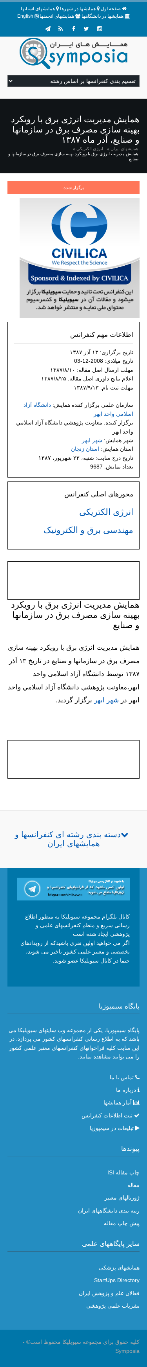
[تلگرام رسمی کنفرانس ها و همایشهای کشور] (48, 29)
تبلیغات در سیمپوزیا (112, 1128)
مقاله (133, 1185)
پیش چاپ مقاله (122, 1223)
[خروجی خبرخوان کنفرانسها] (61, 29)
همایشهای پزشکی (119, 1267)
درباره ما (126, 1090)
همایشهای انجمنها (57, 16)
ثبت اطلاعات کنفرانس (107, 1115)
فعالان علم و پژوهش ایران (109, 1293)
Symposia (127, 1351)
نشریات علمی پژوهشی (113, 1306)
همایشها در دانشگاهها (102, 16)
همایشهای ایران (124, 148)
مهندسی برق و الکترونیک (88, 530)
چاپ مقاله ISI (123, 1172)
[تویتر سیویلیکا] (87, 29)
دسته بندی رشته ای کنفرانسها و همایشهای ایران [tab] (68, 839)
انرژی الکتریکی (89, 148)
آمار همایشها (117, 1102)
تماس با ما (122, 1077)
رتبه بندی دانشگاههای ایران (109, 1210)
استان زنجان (85, 449)
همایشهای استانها (38, 8)
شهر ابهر (92, 440)
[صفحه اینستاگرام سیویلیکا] (99, 29)
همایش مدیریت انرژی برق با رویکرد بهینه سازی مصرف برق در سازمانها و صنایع (73, 156)
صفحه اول (111, 8)
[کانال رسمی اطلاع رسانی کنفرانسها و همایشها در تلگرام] (73, 889)
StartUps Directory (117, 1280)
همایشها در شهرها (78, 8)
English (25, 16)
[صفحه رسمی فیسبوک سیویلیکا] (74, 29)
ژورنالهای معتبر (122, 1197)
